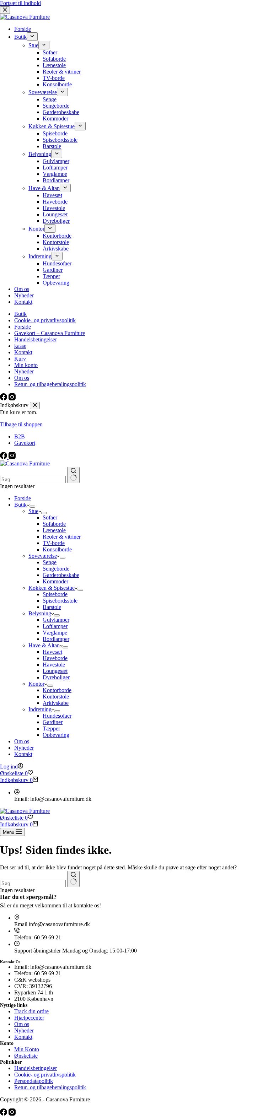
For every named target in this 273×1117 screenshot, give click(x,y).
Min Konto (26, 1049)
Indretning (40, 709)
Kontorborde (57, 690)
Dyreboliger (56, 677)
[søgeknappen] (73, 475)
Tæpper (51, 728)
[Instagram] (12, 457)
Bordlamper (56, 639)
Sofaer (50, 517)
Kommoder (55, 581)
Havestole (54, 665)
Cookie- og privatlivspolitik (45, 1075)
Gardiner (53, 722)
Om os (21, 741)
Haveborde (55, 658)
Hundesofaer (57, 716)
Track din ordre (31, 1011)
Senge (50, 562)
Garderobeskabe (61, 575)
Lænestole (54, 530)
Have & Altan (44, 645)
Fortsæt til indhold (20, 3)
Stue (33, 511)
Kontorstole (56, 697)
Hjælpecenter (29, 1018)
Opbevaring (56, 735)
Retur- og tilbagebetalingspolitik (50, 1087)
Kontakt (23, 754)
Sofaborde (54, 524)
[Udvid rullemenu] (32, 507)
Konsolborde (57, 549)
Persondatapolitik (33, 1081)
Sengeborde (56, 569)
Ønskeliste (26, 1056)
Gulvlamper (56, 620)
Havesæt (52, 652)
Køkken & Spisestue (51, 588)
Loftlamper (55, 626)
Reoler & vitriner (62, 537)
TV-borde (54, 543)
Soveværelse (42, 556)
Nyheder (24, 748)
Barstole (52, 607)
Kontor (36, 684)
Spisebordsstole (60, 601)
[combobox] (33, 479)
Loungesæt (55, 671)
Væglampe (55, 633)
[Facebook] (4, 457)
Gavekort (24, 443)
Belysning (39, 613)
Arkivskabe (56, 703)
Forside (22, 498)
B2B (19, 436)
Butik (20, 505)
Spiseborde (55, 594)
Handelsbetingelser (35, 1068)
